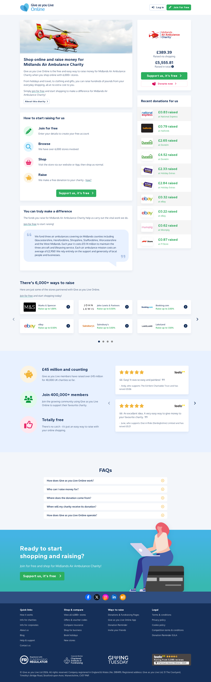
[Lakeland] (185, 326)
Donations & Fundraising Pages (123, 614)
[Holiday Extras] (147, 170)
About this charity (35, 101)
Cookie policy (158, 625)
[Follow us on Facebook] (88, 599)
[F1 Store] (147, 241)
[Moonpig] (147, 227)
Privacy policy (159, 620)
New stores (69, 640)
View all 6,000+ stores (75, 614)
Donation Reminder (117, 625)
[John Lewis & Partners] (127, 307)
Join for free (181, 7)
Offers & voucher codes (75, 620)
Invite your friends (117, 630)
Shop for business (73, 630)
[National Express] (147, 113)
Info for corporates (29, 625)
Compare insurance (73, 625)
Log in (160, 7)
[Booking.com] (185, 307)
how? (88, 180)
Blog (22, 635)
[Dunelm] (147, 142)
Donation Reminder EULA (164, 635)
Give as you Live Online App (122, 620)
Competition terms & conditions (168, 630)
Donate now (165, 83)
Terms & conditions (161, 614)
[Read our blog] (123, 599)
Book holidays (71, 635)
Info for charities (28, 620)
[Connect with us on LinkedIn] (114, 599)
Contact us (25, 645)
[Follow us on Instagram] (105, 599)
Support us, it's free (162, 76)
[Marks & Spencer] (68, 307)
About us (24, 630)
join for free (38, 91)
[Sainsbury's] (127, 326)
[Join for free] (29, 135)
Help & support (27, 640)
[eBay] (147, 198)
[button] (172, 66)
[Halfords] (147, 127)
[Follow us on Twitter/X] (97, 599)
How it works (26, 614)
